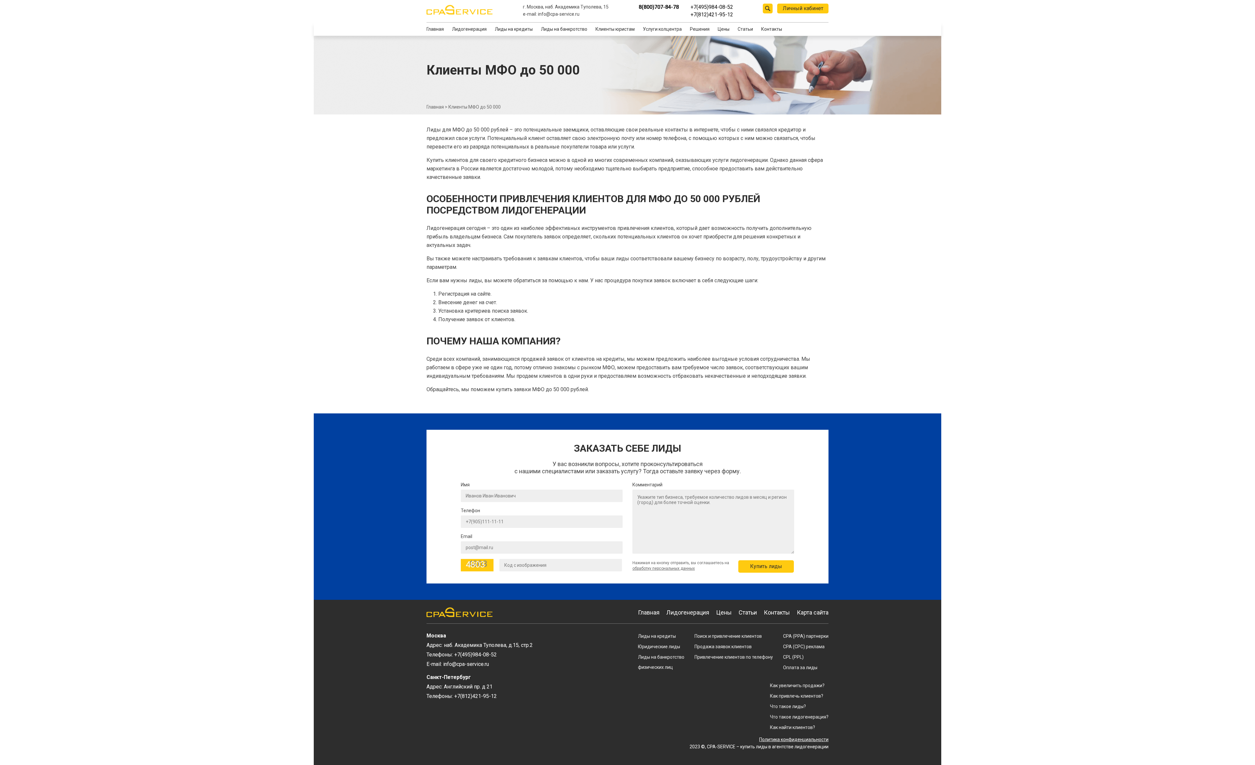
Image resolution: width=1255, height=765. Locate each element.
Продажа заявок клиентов (723, 646)
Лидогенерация (469, 29)
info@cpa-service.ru (558, 14)
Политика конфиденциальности (793, 739)
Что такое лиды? (788, 706)
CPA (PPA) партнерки (805, 636)
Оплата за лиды (800, 667)
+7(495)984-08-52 (712, 7)
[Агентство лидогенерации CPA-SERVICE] (460, 10)
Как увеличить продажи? (797, 685)
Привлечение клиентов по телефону (733, 657)
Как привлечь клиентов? (796, 696)
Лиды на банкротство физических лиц (661, 662)
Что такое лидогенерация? (799, 717)
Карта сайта (812, 612)
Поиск (768, 8)
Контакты (771, 29)
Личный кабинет (803, 8)
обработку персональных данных (663, 568)
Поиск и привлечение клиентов (728, 636)
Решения (700, 29)
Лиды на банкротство (564, 29)
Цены (723, 29)
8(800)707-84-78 (659, 7)
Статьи (745, 29)
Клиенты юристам (615, 29)
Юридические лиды (659, 646)
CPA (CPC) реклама (804, 646)
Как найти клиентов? (792, 727)
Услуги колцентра (662, 29)
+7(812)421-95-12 (712, 14)
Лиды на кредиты (514, 29)
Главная (435, 29)
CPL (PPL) (793, 657)
